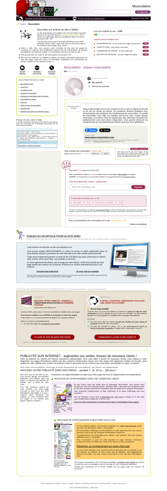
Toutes (21, 24)
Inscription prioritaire (51, 72)
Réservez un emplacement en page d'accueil (103, 446)
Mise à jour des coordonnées (100, 86)
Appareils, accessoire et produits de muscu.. (35, 111)
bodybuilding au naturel (28, 99)
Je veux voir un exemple (87, 271)
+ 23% (146, 47)
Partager (92, 130)
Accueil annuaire (22, 72)
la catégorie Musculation (50, 324)
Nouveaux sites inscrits (37, 72)
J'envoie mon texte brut (47, 271)
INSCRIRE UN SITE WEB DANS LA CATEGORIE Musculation (45, 19)
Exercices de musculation (104, 202)
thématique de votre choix (112, 397)
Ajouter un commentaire (138, 224)
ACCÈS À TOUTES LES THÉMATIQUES (91, 19)
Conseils (121, 202)
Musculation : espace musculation (29, 146)
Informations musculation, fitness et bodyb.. (34, 96)
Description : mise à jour (139, 149)
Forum (88, 202)
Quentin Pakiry (25, 108)
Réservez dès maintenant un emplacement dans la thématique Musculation (106, 402)
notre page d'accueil (128, 426)
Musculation (141, 6)
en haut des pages (129, 177)
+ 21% (146, 51)
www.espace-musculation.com (99, 137)
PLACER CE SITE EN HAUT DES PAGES (52, 337)
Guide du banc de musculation (30, 105)
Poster (106, 130)
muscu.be (23, 102)
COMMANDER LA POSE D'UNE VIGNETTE (117, 337)
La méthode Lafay (26, 90)
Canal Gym (24, 87)
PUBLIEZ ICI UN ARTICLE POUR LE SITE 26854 (53, 236)
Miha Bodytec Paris (26, 84)
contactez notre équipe (126, 462)
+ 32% (146, 43)
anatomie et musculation (28, 93)
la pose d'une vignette (102, 210)
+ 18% (146, 54)
